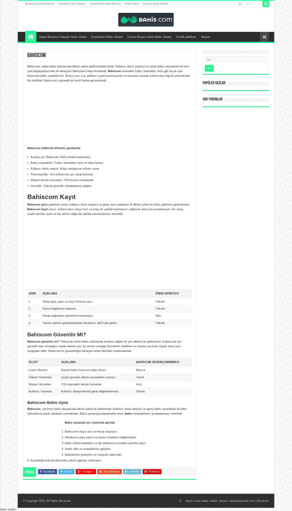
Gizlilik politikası (186, 36)
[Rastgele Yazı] (264, 37)
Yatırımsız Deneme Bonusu (105, 3)
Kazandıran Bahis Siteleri (107, 36)
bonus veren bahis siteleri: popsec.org (209, 500)
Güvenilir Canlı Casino (72, 3)
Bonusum (263, 500)
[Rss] (240, 4)
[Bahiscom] (146, 19)
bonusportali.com (244, 500)
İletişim (205, 36)
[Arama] (266, 4)
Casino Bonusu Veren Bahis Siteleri (149, 36)
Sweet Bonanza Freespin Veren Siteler (63, 36)
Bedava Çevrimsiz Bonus (40, 3)
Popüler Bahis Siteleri (155, 3)
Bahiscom (30, 36)
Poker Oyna (132, 3)
